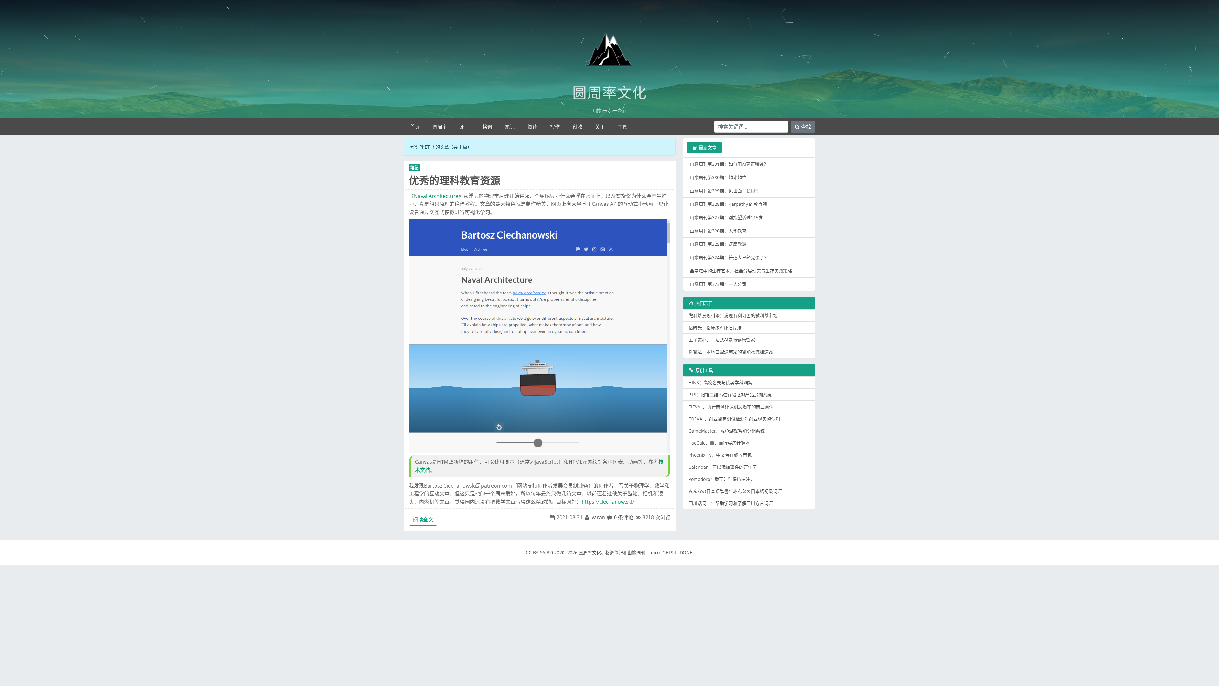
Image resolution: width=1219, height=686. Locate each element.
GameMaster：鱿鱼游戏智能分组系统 (727, 431)
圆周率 (440, 127)
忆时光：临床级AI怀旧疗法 (715, 328)
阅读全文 (423, 519)
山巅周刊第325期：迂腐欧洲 (718, 244)
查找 (805, 126)
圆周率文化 (609, 92)
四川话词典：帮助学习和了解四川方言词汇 (731, 503)
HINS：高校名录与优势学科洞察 (720, 383)
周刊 (465, 127)
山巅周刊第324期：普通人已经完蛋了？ (729, 257)
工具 (622, 127)
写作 (555, 127)
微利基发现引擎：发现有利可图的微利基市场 (733, 316)
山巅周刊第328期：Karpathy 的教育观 (728, 204)
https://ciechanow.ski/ (608, 501)
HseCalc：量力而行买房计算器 (719, 443)
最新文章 (706, 148)
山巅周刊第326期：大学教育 (718, 231)
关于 (600, 127)
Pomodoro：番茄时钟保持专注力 (722, 479)
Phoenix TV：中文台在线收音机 (720, 455)
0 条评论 (623, 517)
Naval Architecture (436, 195)
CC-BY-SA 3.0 (539, 552)
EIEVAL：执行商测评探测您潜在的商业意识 (731, 407)
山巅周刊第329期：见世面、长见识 (725, 191)
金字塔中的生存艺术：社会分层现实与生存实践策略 (741, 271)
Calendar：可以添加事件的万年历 (723, 467)
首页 (415, 127)
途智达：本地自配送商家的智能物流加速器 (731, 352)
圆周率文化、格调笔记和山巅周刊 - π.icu (619, 552)
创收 (577, 127)
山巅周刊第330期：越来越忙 (718, 177)
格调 (487, 127)
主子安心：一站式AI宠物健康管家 (722, 340)
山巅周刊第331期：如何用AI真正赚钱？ (729, 164)
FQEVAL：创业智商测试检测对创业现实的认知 (734, 419)
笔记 (510, 127)
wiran (598, 517)
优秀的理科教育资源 (454, 180)
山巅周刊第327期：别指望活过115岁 (726, 217)
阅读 (532, 127)
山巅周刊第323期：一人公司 (718, 284)
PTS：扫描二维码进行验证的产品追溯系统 (730, 395)
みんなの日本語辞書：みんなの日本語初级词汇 (735, 491)
